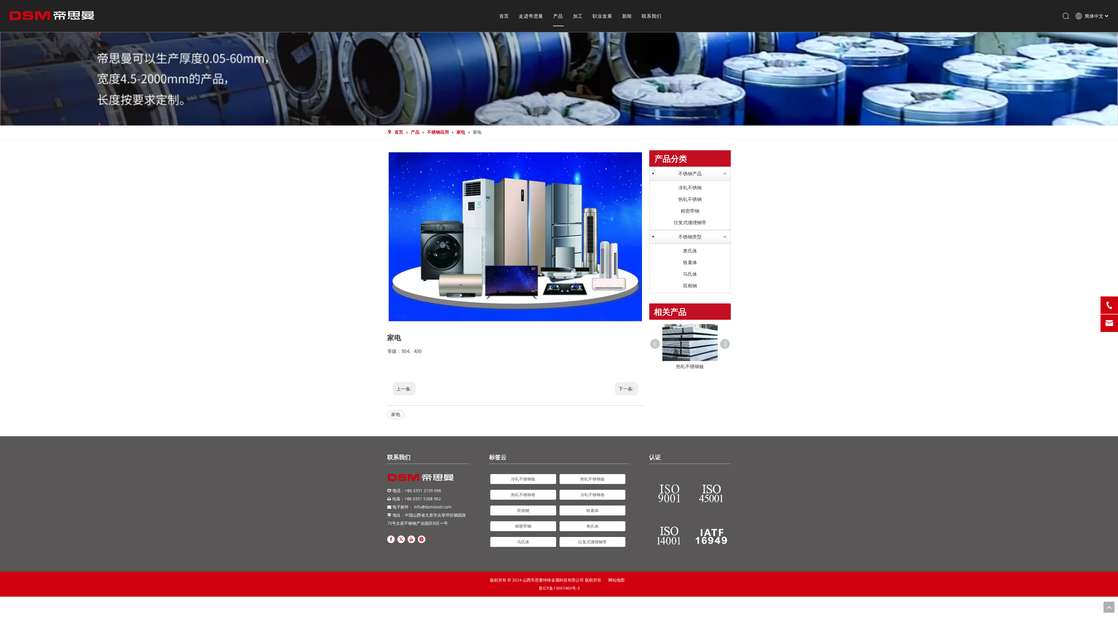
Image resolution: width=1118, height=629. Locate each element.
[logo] (420, 477)
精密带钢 (690, 211)
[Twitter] (401, 539)
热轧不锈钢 (690, 199)
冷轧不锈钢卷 (592, 494)
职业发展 (602, 16)
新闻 (627, 16)
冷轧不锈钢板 (523, 479)
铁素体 (690, 262)
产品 (558, 16)
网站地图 (616, 580)
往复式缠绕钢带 (690, 222)
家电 (395, 414)
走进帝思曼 (531, 16)
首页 (504, 16)
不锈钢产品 (690, 173)
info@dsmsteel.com (433, 507)
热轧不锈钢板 (592, 479)
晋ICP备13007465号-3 (559, 588)
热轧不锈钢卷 (523, 494)
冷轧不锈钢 (690, 187)
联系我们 (651, 16)
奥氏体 (690, 251)
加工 (578, 16)
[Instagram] (421, 539)
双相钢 (690, 285)
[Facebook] (391, 539)
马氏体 (690, 274)
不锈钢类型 (690, 237)
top (1109, 607)
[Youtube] (411, 539)
